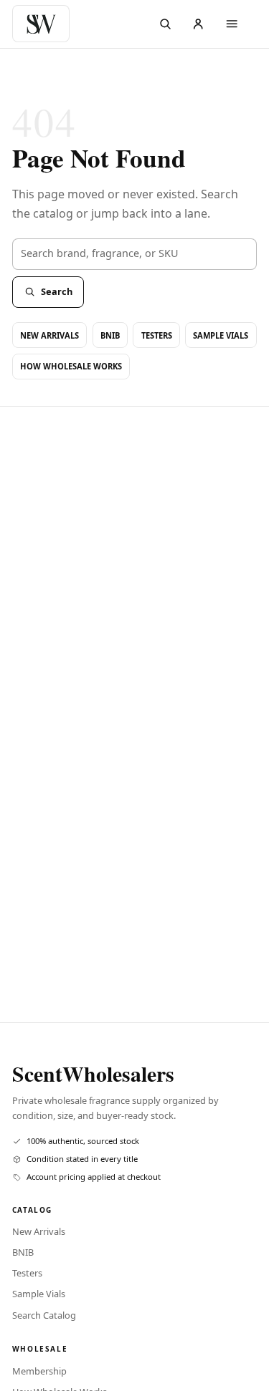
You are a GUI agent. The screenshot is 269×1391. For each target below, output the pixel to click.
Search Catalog (44, 1315)
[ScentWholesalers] (44, 23)
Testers (156, 335)
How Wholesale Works (71, 366)
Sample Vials (220, 335)
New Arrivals (49, 335)
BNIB (110, 335)
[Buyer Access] (198, 24)
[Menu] (232, 24)
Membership (39, 1371)
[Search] (165, 24)
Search (56, 291)
